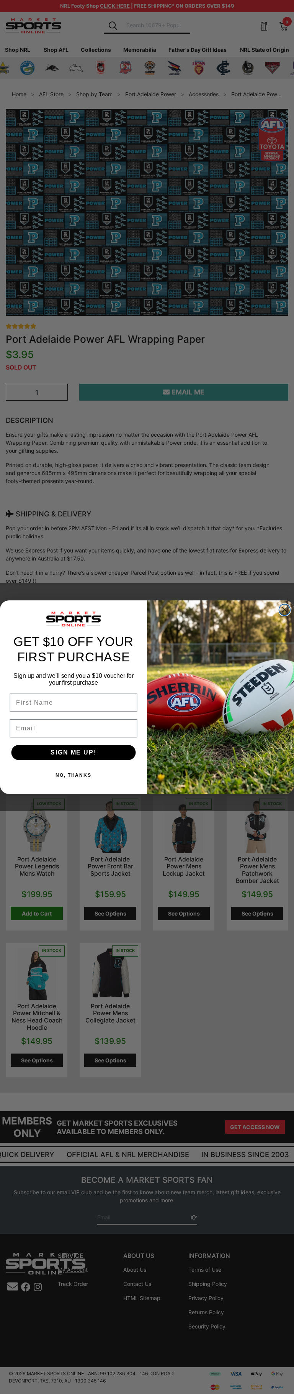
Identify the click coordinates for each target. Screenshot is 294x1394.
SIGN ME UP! (73, 752)
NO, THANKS (73, 775)
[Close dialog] (285, 609)
